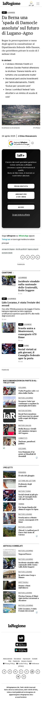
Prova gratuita (21, 186)
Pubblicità (16, 661)
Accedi (21, 207)
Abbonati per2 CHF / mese (21, 195)
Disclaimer (17, 659)
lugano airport (33, 249)
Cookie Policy (23, 663)
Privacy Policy (9, 663)
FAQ (9, 661)
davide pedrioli (21, 249)
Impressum (26, 659)
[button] (4, 672)
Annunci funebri (26, 661)
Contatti (34, 659)
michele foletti (7, 253)
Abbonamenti (7, 659)
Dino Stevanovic (28, 136)
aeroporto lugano (8, 249)
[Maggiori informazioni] (32, 143)
